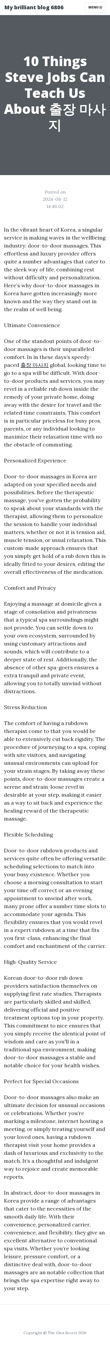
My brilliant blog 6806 (34, 7)
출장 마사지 (35, 365)
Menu (93, 7)
